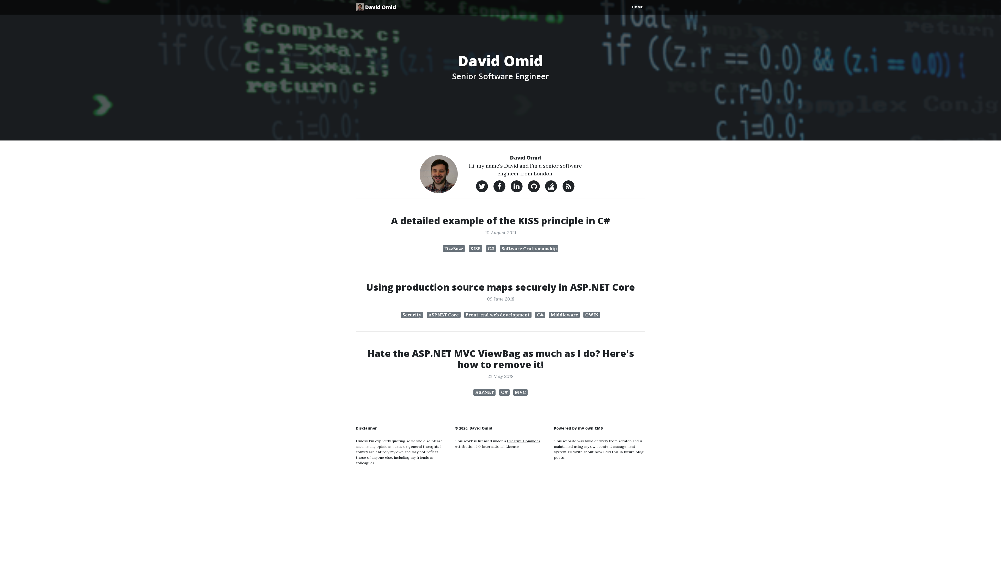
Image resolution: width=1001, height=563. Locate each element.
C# (491, 249)
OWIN (592, 315)
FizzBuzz (453, 249)
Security (411, 315)
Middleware (564, 315)
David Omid (380, 7)
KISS (475, 249)
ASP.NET (484, 392)
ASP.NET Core (443, 315)
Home (637, 7)
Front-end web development (498, 315)
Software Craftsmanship (529, 249)
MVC (520, 392)
